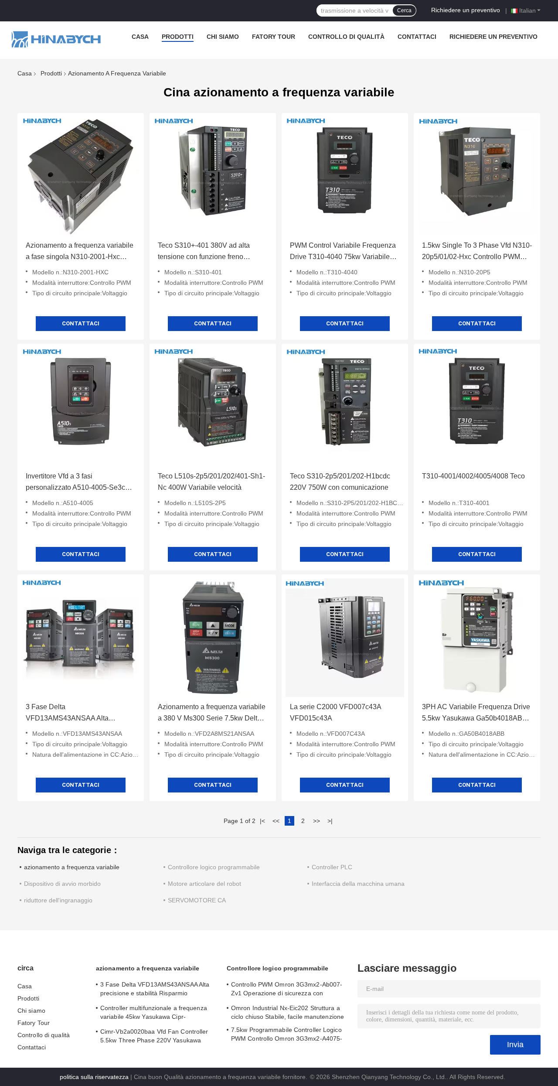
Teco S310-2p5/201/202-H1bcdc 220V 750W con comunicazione (340, 481)
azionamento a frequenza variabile (71, 867)
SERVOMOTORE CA (197, 900)
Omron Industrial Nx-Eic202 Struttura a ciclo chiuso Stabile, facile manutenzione (287, 1012)
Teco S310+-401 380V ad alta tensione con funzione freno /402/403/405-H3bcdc (204, 252)
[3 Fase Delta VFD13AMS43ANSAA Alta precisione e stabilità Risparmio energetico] (80, 637)
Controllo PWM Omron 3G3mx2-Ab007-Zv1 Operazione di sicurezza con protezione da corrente (286, 990)
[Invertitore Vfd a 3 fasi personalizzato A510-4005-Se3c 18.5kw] (80, 407)
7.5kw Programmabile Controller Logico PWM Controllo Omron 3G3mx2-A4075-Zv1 (286, 1035)
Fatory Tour (273, 36)
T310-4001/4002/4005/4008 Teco (473, 476)
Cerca (404, 10)
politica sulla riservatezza (94, 1076)
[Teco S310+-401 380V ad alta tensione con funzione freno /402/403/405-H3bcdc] (212, 176)
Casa (140, 36)
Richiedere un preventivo (465, 10)
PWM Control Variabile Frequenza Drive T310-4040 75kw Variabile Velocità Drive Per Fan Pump (343, 252)
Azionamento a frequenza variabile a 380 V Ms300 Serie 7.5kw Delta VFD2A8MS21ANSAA (211, 713)
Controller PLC (332, 867)
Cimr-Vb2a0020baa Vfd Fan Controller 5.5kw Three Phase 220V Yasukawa (154, 1036)
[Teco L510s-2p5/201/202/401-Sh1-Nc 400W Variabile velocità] (212, 407)
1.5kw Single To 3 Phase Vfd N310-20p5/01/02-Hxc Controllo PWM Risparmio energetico (477, 252)
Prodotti (178, 36)
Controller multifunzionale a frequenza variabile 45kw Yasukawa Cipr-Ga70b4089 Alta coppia (153, 1013)
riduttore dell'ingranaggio (58, 900)
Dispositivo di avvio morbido (62, 883)
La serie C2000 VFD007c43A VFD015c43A (335, 712)
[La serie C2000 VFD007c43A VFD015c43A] (345, 637)
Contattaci (417, 36)
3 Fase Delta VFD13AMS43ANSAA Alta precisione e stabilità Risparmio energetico (74, 713)
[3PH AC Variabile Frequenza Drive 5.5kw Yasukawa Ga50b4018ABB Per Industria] (477, 637)
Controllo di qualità (346, 36)
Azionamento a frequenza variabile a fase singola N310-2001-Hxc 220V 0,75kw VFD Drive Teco (79, 252)
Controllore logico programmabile (214, 867)
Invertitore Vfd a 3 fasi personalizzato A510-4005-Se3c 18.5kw (75, 482)
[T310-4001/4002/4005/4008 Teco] (477, 407)
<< (275, 820)
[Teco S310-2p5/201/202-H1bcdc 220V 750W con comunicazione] (345, 407)
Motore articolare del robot (204, 883)
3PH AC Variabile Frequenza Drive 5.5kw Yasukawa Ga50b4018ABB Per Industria (476, 713)
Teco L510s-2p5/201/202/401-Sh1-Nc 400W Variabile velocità (211, 481)
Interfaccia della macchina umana (358, 883)
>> (316, 820)
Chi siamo (223, 36)
